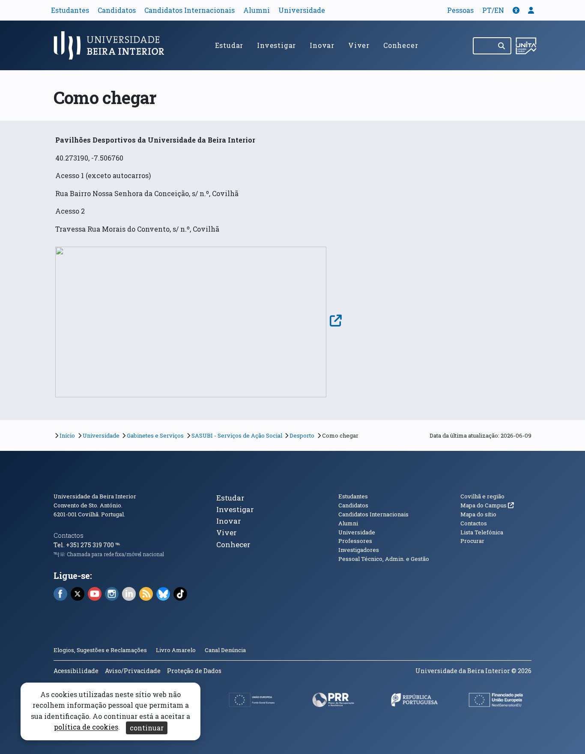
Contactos (69, 535)
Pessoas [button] (460, 10)
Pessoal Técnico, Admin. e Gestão (383, 559)
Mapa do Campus (487, 505)
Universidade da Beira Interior (95, 496)
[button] (516, 10)
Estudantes (70, 10)
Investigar (276, 45)
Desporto (302, 435)
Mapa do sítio (478, 514)
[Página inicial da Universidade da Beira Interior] (112, 45)
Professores (355, 541)
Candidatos (117, 10)
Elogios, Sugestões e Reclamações (100, 650)
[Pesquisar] (502, 45)
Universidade (301, 10)
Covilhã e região (482, 496)
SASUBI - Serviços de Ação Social (236, 435)
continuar (147, 727)
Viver (359, 45)
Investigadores (358, 550)
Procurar (472, 541)
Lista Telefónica (481, 532)
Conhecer (400, 45)
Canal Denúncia (225, 650)
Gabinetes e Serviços (155, 435)
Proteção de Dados (194, 671)
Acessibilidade (76, 671)
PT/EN (493, 10)
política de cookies (86, 727)
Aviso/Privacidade (133, 671)
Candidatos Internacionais (189, 10)
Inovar (322, 45)
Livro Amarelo (176, 650)
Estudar (229, 45)
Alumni (256, 10)
